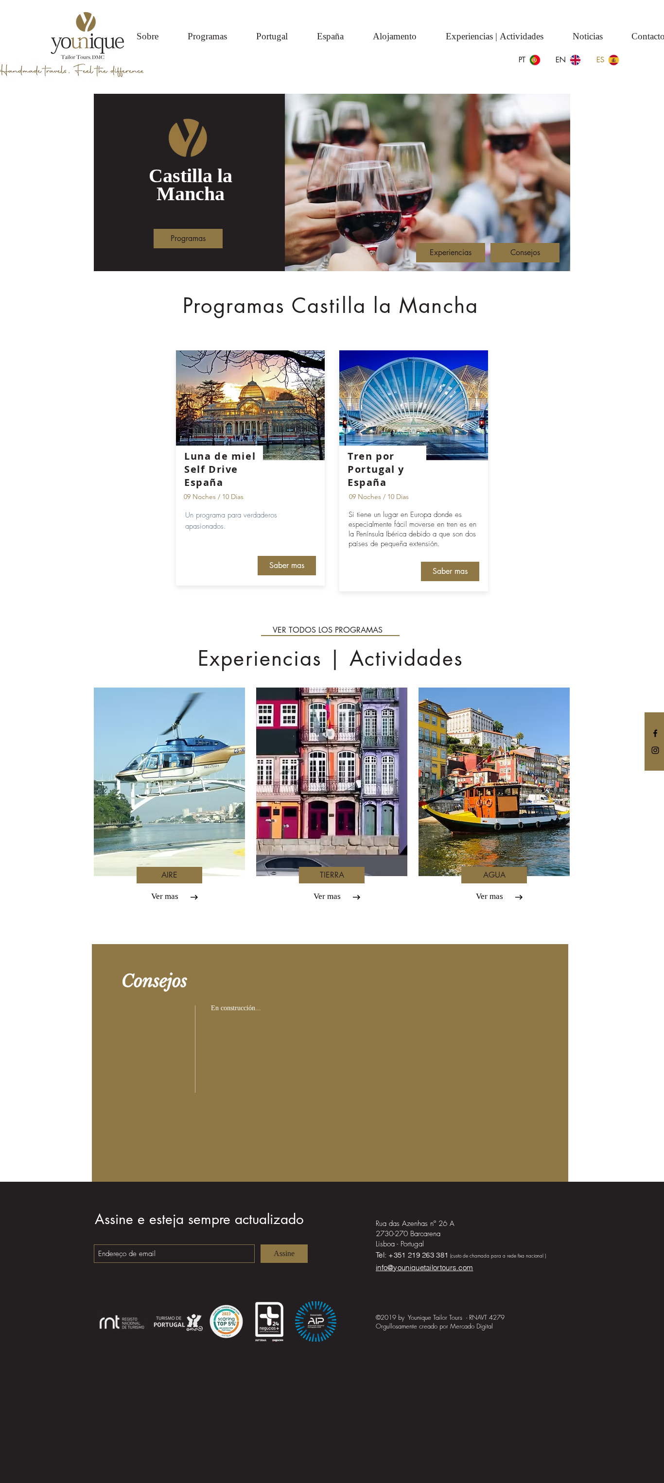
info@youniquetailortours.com (424, 1267)
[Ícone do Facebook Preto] (655, 733)
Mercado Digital (471, 1326)
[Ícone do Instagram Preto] (655, 750)
